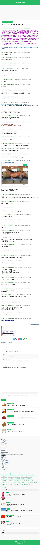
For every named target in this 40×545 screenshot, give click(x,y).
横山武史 (15, 484)
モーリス (31, 480)
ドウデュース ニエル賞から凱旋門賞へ (35, 324)
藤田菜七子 (30, 484)
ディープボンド (17, 478)
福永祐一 (26, 484)
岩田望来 (35, 482)
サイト (3, 388)
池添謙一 (22, 484)
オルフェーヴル (3, 474)
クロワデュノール (20, 474)
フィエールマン (29, 478)
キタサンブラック (13, 474)
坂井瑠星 (31, 482)
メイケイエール (22, 480)
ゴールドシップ (32, 474)
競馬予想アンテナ (4, 446)
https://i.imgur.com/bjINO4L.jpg (7, 162)
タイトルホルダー (32, 476)
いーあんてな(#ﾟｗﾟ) (4, 460)
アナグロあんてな (4, 464)
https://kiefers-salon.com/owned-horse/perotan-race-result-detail (14, 104)
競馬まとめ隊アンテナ (5, 444)
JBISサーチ (3, 450)
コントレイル (26, 474)
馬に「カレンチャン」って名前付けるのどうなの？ (16, 494)
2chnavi (2, 456)
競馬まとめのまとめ (20, 2)
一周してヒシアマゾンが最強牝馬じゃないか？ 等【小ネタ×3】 (19, 510)
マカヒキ (17, 480)
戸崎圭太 (7, 484)
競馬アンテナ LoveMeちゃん (6, 445)
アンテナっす (3, 465)
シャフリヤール (22, 476)
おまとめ (2, 461)
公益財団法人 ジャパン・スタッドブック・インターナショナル (12, 454)
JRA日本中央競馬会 (4, 452)
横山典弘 (11, 484)
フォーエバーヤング (4, 480)
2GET (2, 458)
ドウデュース (23, 478)
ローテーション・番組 (5, 342)
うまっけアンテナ (4, 441)
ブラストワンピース (11, 480)
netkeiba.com (3, 453)
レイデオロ (14, 482)
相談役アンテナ (3, 442)
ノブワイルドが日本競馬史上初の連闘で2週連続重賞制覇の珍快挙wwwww (22, 411)
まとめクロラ (3, 463)
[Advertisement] (20, 12)
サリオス (10, 476)
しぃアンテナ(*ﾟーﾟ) (5, 462)
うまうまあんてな (4, 440)
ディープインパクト (11, 478)
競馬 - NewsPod (4, 443)
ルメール (10, 482)
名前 (2, 380)
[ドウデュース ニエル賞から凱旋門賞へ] (21, 339)
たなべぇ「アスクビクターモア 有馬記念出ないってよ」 (18, 405)
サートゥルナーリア (16, 476)
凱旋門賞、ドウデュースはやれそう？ (14, 431)
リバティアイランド (4, 482)
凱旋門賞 (10, 342)
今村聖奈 (23, 482)
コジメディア (3, 466)
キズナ (8, 474)
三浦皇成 (19, 482)
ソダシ (27, 476)
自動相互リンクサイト (5, 467)
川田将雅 (2, 484)
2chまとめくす (3, 457)
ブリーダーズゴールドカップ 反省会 (13, 523)
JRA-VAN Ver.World (4, 451)
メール (3, 384)
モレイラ (27, 480)
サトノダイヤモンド (4, 476)
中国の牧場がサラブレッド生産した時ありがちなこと (16, 516)
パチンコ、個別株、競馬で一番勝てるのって (15, 504)
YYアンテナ (3, 459)
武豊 (18, 484)
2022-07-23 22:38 (8, 359)
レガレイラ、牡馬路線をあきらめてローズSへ (16, 424)
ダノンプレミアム (3, 478)
